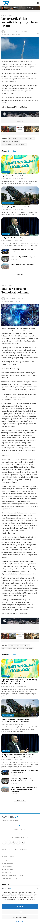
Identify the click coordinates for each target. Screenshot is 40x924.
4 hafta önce (19, 178)
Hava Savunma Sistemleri (10, 878)
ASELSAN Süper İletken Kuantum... (22, 249)
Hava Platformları (7, 861)
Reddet (20, 912)
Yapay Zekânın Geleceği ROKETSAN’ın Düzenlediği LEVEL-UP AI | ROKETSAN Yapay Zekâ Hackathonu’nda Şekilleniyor (19, 682)
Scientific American (26, 648)
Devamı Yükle (20, 274)
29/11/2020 (24, 298)
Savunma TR (13, 32)
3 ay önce (14, 267)
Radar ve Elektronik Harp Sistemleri (13, 875)
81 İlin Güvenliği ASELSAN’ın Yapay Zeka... (25, 257)
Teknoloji (10, 15)
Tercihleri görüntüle (20, 917)
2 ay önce (16, 240)
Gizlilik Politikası (20, 921)
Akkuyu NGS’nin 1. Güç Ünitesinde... (22, 264)
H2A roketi (12, 138)
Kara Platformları (7, 864)
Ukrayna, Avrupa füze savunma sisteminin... (16, 207)
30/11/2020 (24, 32)
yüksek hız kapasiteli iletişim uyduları (14, 144)
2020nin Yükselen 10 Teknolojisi (19, 645)
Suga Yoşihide (29, 138)
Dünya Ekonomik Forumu (10, 648)
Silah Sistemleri (6, 872)
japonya (20, 138)
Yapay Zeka (6, 172)
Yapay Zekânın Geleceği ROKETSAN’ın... (15, 176)
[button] (37, 888)
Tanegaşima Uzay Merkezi (10, 141)
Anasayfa (4, 15)
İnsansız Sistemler (7, 869)
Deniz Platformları (7, 867)
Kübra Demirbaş (9, 178)
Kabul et (20, 906)
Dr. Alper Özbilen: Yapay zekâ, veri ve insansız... (18, 238)
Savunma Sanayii (8, 203)
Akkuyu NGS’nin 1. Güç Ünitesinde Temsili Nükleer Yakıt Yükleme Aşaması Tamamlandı (24, 789)
